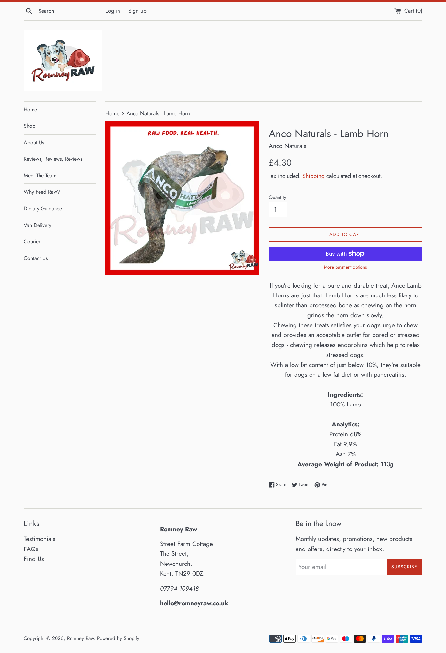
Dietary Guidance (43, 208)
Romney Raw (80, 638)
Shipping (313, 176)
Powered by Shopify (118, 638)
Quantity (277, 197)
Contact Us (36, 258)
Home (30, 109)
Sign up (137, 11)
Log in (112, 11)
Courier (32, 241)
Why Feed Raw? (42, 192)
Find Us (34, 558)
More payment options (345, 267)
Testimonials (39, 538)
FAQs (31, 549)
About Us (34, 142)
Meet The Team (40, 175)
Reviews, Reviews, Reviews (53, 159)
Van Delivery (37, 225)
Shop (29, 126)
